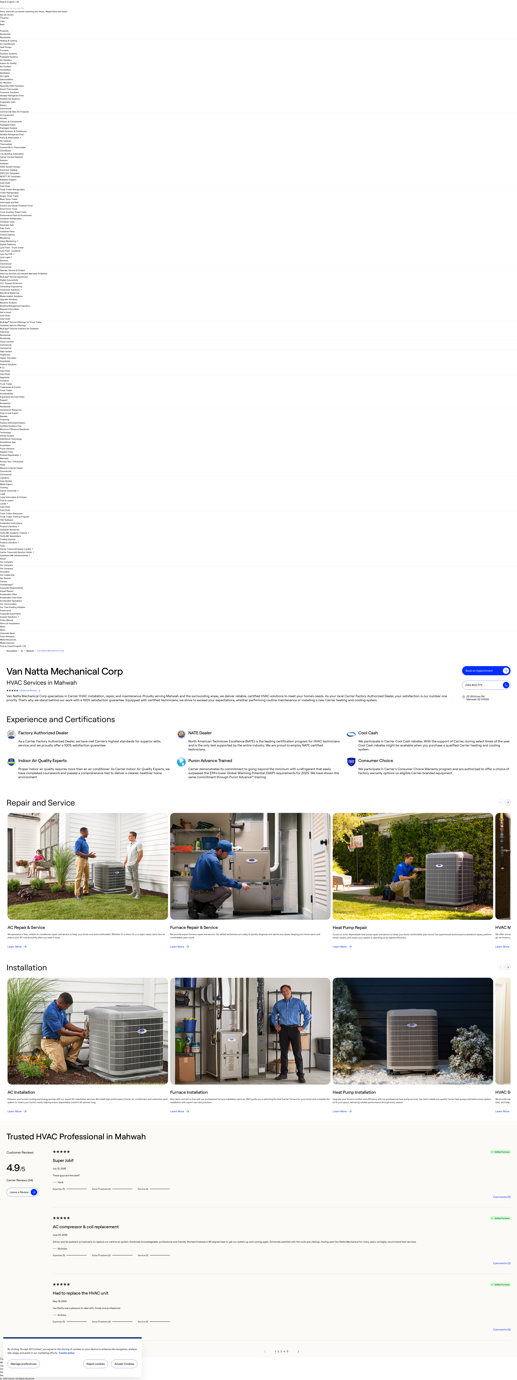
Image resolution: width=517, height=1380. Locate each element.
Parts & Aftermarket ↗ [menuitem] (10, 137)
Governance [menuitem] (5, 610)
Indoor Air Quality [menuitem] (8, 63)
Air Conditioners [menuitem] (7, 43)
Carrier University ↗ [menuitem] (9, 490)
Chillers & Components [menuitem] (11, 121)
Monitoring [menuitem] (5, 237)
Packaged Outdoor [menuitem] (8, 127)
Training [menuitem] (4, 487)
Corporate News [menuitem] (7, 633)
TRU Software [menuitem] (6, 519)
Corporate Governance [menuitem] (10, 613)
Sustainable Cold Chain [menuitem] (11, 597)
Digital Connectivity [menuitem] (9, 279)
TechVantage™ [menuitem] (6, 584)
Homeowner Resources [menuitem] (11, 409)
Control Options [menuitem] (7, 234)
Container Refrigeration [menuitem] (11, 218)
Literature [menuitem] (4, 477)
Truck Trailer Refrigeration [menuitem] (12, 189)
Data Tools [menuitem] (5, 228)
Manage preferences (23, 1363)
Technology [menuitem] (5, 432)
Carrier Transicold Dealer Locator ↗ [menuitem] (16, 548)
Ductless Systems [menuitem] (8, 53)
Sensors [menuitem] (4, 160)
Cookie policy (66, 1352)
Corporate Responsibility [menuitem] (11, 587)
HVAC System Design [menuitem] (10, 166)
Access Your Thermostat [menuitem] (11, 461)
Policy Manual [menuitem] (6, 619)
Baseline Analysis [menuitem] (8, 302)
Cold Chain (5, 185)
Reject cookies (96, 1363)
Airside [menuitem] (3, 118)
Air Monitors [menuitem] (6, 82)
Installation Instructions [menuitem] (11, 522)
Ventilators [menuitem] (5, 72)
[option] (87, 881)
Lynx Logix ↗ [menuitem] (6, 257)
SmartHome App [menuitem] (8, 441)
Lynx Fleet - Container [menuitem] (10, 250)
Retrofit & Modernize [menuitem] (9, 292)
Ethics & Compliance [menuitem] (10, 623)
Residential (5, 37)
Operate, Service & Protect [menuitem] (12, 270)
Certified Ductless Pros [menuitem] (11, 425)
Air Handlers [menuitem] (6, 59)
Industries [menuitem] (4, 331)
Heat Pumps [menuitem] (6, 46)
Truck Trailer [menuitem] (6, 383)
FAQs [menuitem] (2, 464)
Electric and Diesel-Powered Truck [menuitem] (16, 205)
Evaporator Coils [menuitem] (7, 101)
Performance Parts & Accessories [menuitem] (16, 215)
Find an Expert (7, 645)
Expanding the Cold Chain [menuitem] (12, 396)
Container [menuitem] (4, 380)
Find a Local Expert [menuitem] (9, 412)
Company (4, 1368)
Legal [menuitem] (2, 493)
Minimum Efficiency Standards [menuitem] (14, 429)
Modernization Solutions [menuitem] (11, 296)
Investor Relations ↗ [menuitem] (9, 616)
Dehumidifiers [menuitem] (6, 79)
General (3, 1371)
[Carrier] (258, 19)
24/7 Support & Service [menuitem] (11, 283)
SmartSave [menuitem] (5, 445)
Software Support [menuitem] (8, 179)
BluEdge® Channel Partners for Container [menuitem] (19, 328)
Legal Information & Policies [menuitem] (13, 497)
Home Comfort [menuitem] (7, 341)
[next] (298, 1351)
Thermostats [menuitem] (6, 143)
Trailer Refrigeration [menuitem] (9, 192)
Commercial (5, 111)
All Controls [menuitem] (5, 140)
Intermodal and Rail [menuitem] (9, 202)
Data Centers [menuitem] (6, 351)
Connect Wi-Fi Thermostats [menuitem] (13, 147)
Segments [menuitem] (5, 377)
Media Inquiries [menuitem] (7, 642)
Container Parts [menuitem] (7, 231)
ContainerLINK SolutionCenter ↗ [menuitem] (15, 555)
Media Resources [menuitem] (8, 639)
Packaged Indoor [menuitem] (8, 124)
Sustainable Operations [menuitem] (11, 600)
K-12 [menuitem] (2, 367)
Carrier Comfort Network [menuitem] (11, 156)
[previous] (265, 1351)
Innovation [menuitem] (5, 571)
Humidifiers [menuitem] (5, 69)
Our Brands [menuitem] (5, 578)
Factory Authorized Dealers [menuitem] (12, 422)
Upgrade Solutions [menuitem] (9, 299)
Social (3, 1375)
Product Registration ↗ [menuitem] (10, 454)
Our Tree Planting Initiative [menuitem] (12, 607)
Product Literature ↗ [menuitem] (9, 526)
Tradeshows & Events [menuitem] (10, 386)
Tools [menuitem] (2, 545)
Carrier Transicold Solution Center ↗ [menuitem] (17, 552)
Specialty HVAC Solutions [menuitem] (12, 85)
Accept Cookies (124, 1363)
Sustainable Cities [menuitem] (8, 594)
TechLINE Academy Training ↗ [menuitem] (14, 532)
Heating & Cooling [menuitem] (8, 40)
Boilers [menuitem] (3, 105)
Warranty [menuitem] (4, 458)
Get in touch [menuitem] (5, 312)
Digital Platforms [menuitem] (8, 244)
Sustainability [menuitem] (6, 393)
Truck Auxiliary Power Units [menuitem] (13, 211)
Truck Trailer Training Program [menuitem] (14, 516)
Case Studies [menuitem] (6, 480)
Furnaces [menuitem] (4, 50)
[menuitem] (5, 33)
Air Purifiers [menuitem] (5, 66)
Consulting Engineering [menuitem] (11, 286)
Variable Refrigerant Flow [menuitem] (12, 95)
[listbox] (258, 881)
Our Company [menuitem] (6, 568)
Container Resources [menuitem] (9, 529)
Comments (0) (502, 1197)
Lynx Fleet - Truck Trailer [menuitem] (12, 247)
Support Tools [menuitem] (6, 451)
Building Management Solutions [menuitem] (15, 305)
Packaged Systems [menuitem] (9, 56)
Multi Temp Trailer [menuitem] (9, 199)
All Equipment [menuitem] (7, 114)
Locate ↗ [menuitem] (4, 503)
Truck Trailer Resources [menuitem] (11, 513)
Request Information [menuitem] (9, 308)
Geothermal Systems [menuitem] (10, 98)
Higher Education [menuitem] (8, 357)
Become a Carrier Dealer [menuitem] (11, 467)
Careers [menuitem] (3, 581)
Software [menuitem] (4, 163)
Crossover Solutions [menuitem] (9, 92)
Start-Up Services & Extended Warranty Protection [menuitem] (23, 273)
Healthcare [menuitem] (5, 354)
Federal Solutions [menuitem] (8, 364)
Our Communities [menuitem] (8, 603)
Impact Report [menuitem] (6, 590)
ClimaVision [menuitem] (5, 150)
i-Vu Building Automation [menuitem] (12, 153)
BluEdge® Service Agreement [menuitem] (14, 276)
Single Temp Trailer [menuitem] (9, 195)
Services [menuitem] (4, 260)
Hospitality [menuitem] (5, 360)
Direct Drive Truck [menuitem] (8, 208)
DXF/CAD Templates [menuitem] (10, 173)
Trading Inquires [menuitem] (7, 539)
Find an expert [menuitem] (6, 500)
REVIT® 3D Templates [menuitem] (10, 176)
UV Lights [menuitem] (4, 76)
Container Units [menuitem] (7, 221)
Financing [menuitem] (4, 419)
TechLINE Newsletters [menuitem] (10, 535)
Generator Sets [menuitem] (7, 224)
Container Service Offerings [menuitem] (13, 325)
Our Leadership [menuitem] (7, 574)
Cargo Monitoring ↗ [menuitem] (9, 240)
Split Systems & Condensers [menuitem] (13, 131)
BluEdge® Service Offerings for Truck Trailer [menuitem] (21, 321)
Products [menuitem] (4, 30)
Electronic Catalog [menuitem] (8, 169)
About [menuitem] (3, 558)
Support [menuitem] (4, 399)
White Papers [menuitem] (6, 484)
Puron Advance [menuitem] (7, 448)
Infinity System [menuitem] (7, 435)
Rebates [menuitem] (4, 416)
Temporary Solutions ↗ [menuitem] (11, 289)
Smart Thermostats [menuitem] (9, 88)
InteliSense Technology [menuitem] (11, 438)
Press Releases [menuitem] (7, 636)
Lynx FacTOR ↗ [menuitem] (7, 253)
